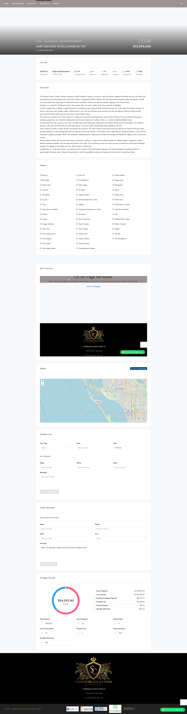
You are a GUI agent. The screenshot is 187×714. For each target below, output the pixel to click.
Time (115, 443)
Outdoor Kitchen (84, 239)
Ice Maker (82, 190)
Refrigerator (119, 185)
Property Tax (81, 628)
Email (115, 463)
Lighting (81, 204)
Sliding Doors (119, 195)
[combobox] (57, 448)
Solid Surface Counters (122, 204)
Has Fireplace (46, 239)
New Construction (84, 219)
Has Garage (46, 243)
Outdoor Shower (84, 243)
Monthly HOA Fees (47, 638)
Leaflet (129, 422)
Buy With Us (32, 4)
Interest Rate (118, 619)
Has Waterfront (84, 180)
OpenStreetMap (137, 422)
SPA (116, 214)
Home (6, 4)
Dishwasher (46, 195)
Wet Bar (117, 234)
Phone (79, 463)
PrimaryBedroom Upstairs (87, 248)
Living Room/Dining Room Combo (90, 209)
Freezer (44, 219)
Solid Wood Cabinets (122, 209)
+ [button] (42, 381)
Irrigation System (84, 195)
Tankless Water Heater (122, 219)
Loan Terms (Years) (47, 628)
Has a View (46, 229)
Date (78, 443)
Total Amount (45, 619)
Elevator (45, 214)
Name (42, 463)
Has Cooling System (49, 234)
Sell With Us (44, 4)
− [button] (42, 384)
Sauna (117, 190)
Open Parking (83, 229)
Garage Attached (48, 224)
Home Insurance (119, 628)
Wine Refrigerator (121, 239)
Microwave (82, 214)
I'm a (96, 534)
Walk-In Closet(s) (120, 224)
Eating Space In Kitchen (50, 209)
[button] (172, 710)
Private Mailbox (120, 175)
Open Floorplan (84, 224)
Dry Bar (44, 200)
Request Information (48, 564)
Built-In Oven (46, 185)
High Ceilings (83, 185)
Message (43, 472)
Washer (117, 229)
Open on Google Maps (139, 368)
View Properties (18, 4)
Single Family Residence (50, 41)
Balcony (44, 175)
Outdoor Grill (83, 234)
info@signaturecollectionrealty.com (94, 689)
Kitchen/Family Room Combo (88, 200)
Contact (56, 4)
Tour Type (43, 443)
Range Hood (119, 180)
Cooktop (45, 190)
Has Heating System (49, 248)
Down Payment (82, 619)
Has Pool (82, 175)
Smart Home (119, 200)
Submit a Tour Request (49, 491)
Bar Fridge (45, 180)
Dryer (44, 204)
